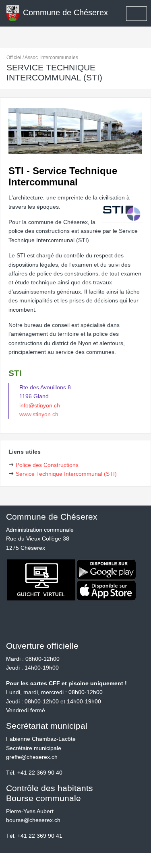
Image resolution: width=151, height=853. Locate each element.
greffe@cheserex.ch (32, 757)
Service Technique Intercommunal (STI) (66, 474)
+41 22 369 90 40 (39, 772)
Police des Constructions (47, 465)
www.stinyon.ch (38, 414)
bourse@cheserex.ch (33, 820)
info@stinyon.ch (39, 405)
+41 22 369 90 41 (39, 835)
